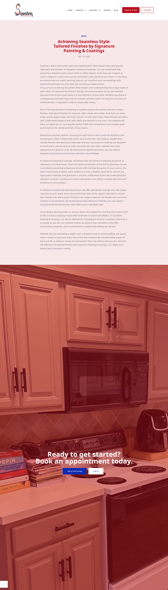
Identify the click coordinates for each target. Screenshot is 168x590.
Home (70, 10)
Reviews (107, 10)
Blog (116, 10)
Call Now (147, 10)
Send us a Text (131, 10)
